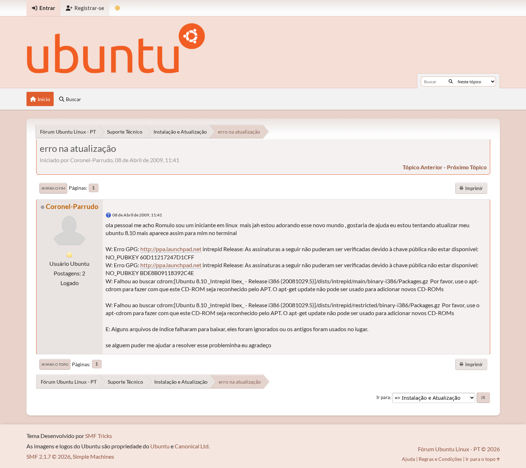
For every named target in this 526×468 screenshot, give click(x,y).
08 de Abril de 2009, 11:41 (137, 215)
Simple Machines (93, 456)
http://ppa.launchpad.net (170, 248)
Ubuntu (160, 446)
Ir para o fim (53, 188)
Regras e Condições (440, 459)
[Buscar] (450, 81)
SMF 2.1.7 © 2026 (48, 456)
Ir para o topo (55, 364)
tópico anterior (423, 167)
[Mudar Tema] (117, 8)
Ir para (383, 397)
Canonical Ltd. (192, 446)
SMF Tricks (98, 435)
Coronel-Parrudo (72, 206)
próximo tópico (467, 167)
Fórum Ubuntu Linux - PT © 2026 (459, 448)
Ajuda (408, 459)
